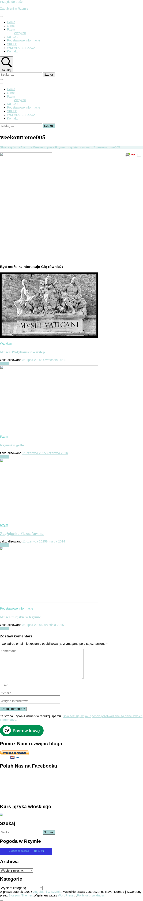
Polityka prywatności (91, 895)
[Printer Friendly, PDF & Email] (133, 154)
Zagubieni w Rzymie (14, 8)
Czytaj (4, 363)
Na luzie (12, 36)
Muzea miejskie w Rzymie (20, 616)
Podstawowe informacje (23, 40)
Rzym (11, 29)
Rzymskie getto (12, 445)
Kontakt (12, 51)
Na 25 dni (39, 851)
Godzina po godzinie (19, 851)
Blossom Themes (21, 895)
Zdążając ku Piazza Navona (22, 533)
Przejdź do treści (11, 1)
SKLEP (12, 44)
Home (11, 22)
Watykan (20, 33)
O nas (11, 26)
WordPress (65, 895)
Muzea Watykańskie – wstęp (22, 352)
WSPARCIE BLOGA (21, 47)
